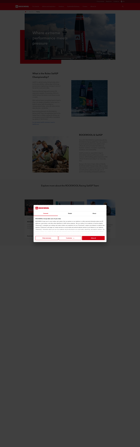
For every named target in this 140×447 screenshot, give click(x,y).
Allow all (93, 238)
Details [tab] (70, 213)
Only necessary (46, 238)
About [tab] (94, 213)
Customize (69, 238)
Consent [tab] (45, 213)
